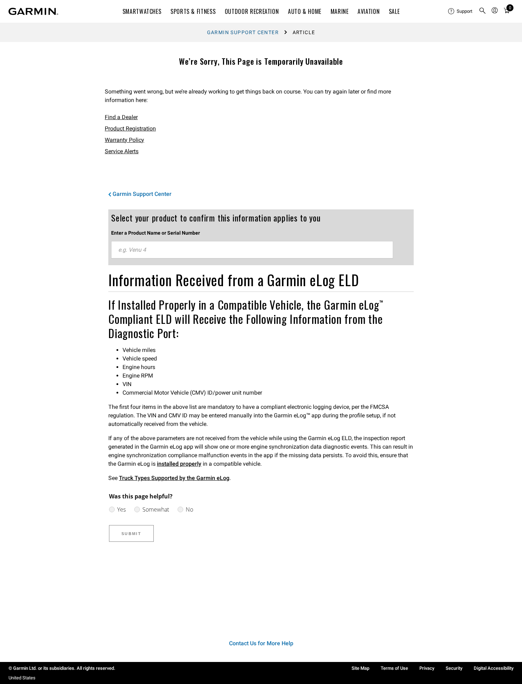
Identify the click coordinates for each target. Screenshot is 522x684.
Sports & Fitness (193, 11)
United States (22, 677)
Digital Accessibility (493, 668)
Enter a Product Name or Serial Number (155, 233)
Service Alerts (121, 151)
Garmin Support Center (243, 32)
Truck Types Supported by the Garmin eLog (174, 478)
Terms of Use (394, 668)
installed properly (179, 463)
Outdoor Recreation (252, 11)
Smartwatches (142, 11)
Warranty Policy (124, 140)
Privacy (426, 668)
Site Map (360, 668)
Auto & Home (304, 11)
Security (454, 668)
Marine (340, 11)
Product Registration (130, 128)
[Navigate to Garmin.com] (33, 11)
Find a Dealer (121, 117)
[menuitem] (460, 11)
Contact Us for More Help (261, 643)
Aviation (369, 11)
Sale (394, 11)
